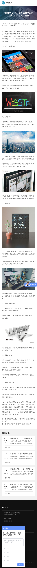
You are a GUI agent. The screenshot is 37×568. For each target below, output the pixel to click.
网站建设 (32, 24)
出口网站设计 (12, 25)
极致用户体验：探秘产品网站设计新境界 (19, 424)
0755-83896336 (8, 521)
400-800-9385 (8, 518)
